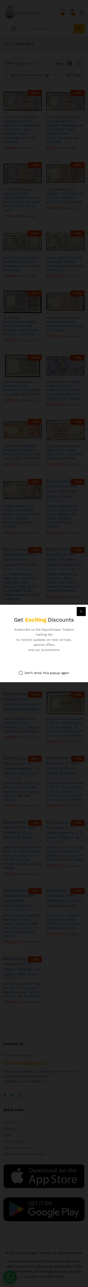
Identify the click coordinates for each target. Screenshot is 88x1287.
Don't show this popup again (47, 673)
